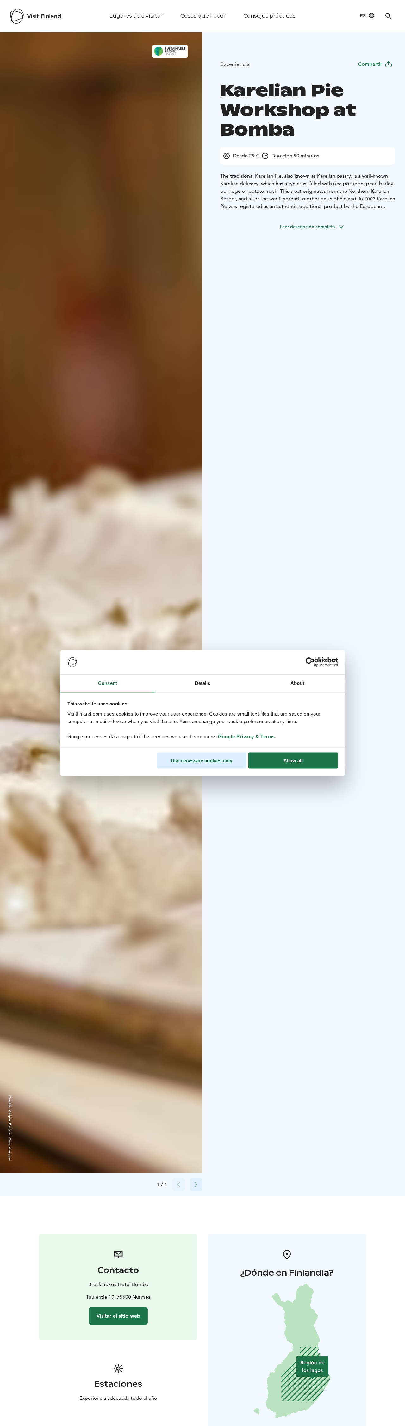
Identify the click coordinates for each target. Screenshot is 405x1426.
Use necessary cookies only (201, 760)
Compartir (370, 64)
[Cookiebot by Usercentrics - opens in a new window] (310, 662)
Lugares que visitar (136, 16)
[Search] (388, 16)
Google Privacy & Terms (246, 736)
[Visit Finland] (35, 16)
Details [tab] (202, 683)
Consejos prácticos (269, 16)
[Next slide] (196, 1184)
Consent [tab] (107, 683)
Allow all (293, 760)
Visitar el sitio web (118, 1316)
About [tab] (297, 683)
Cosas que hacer (203, 16)
